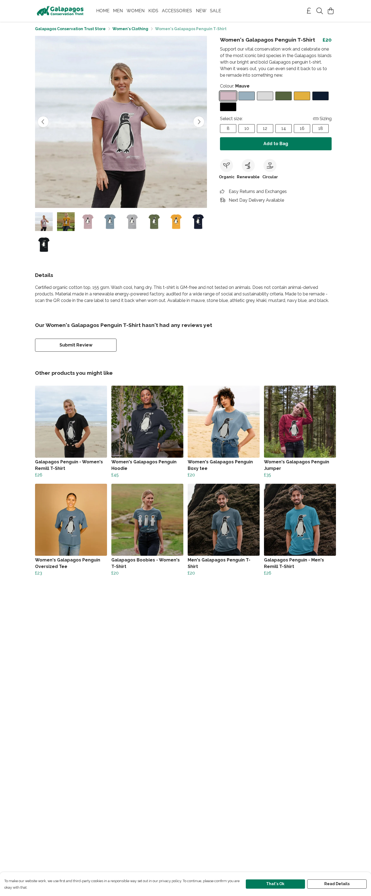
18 (320, 128)
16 (302, 128)
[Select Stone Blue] (246, 96)
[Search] (319, 10)
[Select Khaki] (283, 96)
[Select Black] (228, 106)
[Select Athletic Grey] (265, 96)
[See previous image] (43, 121)
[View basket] (330, 10)
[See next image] (198, 121)
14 (283, 128)
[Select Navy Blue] (320, 96)
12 (265, 128)
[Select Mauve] (228, 96)
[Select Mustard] (302, 96)
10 (246, 128)
